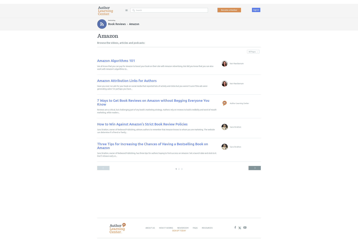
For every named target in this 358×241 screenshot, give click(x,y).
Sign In (256, 10)
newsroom (183, 228)
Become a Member (229, 10)
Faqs (195, 228)
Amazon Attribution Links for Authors (127, 81)
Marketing (111, 20)
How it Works (166, 228)
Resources (207, 228)
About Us (150, 228)
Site (126, 10)
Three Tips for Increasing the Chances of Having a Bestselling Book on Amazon (152, 146)
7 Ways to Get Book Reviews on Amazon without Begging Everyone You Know (153, 102)
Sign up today (179, 231)
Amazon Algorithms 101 (116, 61)
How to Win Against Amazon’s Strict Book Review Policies (142, 124)
